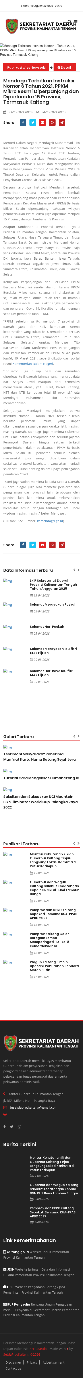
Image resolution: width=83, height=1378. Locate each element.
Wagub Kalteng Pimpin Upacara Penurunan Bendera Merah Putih (54, 966)
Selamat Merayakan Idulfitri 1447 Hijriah (53, 651)
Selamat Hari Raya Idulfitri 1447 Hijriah (51, 673)
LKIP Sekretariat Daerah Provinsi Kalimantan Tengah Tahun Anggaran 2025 (53, 585)
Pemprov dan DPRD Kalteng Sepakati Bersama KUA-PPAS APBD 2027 (53, 914)
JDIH (10, 1269)
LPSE (10, 1287)
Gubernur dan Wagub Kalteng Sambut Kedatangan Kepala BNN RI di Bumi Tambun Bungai (54, 888)
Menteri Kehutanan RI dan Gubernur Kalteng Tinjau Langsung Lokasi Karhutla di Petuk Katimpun (53, 860)
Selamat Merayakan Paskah (53, 604)
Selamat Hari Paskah (47, 627)
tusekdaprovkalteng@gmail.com (33, 1107)
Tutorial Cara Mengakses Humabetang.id (41, 778)
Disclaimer (13, 1362)
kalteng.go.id (17, 1252)
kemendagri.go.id (50, 521)
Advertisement (53, 1362)
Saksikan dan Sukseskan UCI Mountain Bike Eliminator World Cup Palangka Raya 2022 (40, 802)
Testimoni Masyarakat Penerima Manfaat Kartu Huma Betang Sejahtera (39, 757)
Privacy (32, 1362)
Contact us (13, 1368)
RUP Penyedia (18, 1304)
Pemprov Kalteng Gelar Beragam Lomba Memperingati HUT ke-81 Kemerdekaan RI (50, 940)
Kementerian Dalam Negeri (33, 364)
